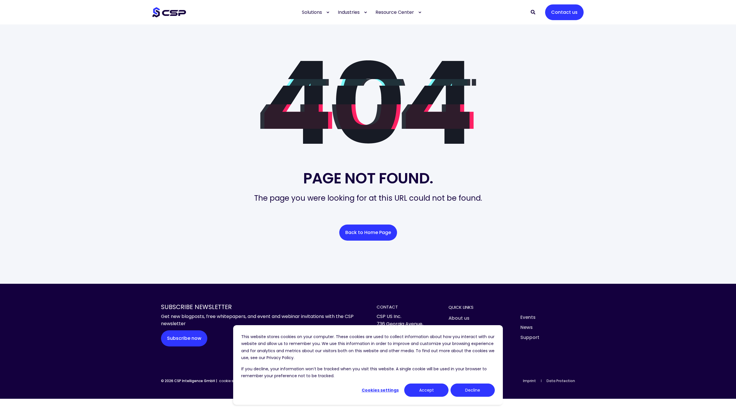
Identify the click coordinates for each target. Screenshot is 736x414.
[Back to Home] (169, 12)
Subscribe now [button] (184, 338)
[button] (11, 402)
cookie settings (232, 380)
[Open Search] (533, 12)
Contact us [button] (564, 12)
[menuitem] (327, 12)
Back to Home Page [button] (368, 232)
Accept (426, 390)
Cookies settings (380, 390)
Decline (472, 390)
